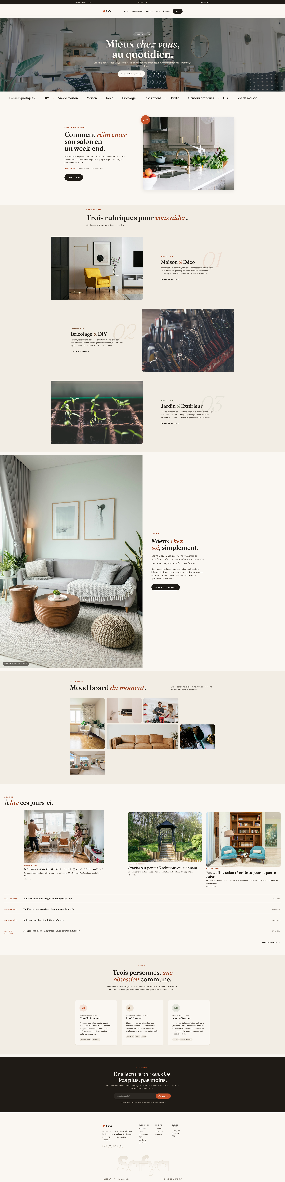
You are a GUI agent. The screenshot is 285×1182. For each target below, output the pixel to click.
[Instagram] (104, 1146)
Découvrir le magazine (131, 74)
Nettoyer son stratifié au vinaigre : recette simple (64, 869)
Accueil (158, 1129)
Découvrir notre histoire (165, 587)
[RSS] (121, 1146)
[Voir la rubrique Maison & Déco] (97, 268)
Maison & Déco (30, 865)
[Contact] (115, 1146)
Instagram (176, 1130)
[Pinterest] (110, 1146)
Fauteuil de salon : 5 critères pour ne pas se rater (241, 874)
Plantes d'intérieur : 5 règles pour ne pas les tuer (47, 898)
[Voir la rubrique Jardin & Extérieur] (97, 412)
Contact (177, 11)
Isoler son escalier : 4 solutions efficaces (43, 920)
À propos (159, 1131)
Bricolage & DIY (143, 1135)
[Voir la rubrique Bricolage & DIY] (188, 340)
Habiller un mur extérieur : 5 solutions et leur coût (48, 909)
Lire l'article (74, 177)
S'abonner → (205, 2)
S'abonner (163, 1096)
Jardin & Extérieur (136, 864)
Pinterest (175, 1133)
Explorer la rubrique (170, 279)
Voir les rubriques (157, 74)
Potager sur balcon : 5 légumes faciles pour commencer (51, 930)
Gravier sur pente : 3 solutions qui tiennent (162, 868)
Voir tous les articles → (271, 942)
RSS (173, 1136)
